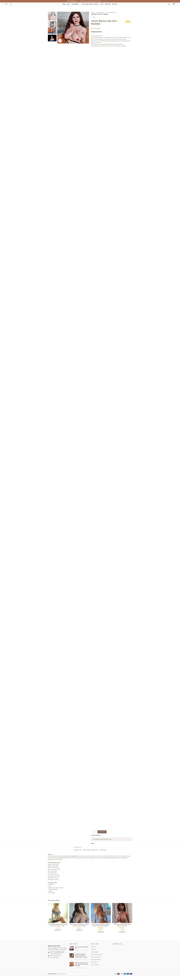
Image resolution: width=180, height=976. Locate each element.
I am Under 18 (96, 494)
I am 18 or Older (85, 494)
